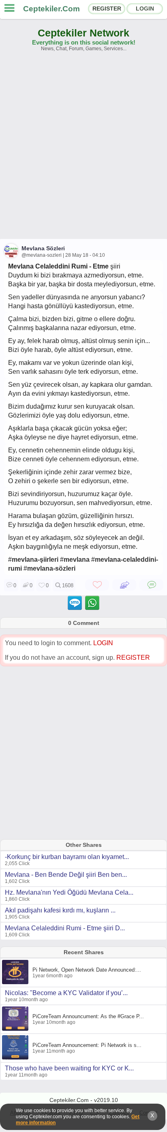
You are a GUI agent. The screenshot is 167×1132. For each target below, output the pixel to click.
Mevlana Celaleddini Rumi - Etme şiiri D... (65, 928)
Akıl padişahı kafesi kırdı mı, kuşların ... (60, 910)
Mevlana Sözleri (43, 248)
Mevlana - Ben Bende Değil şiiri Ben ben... (66, 874)
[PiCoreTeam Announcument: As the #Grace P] (16, 1029)
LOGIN (145, 8)
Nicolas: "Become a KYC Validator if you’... (66, 992)
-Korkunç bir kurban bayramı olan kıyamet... (67, 856)
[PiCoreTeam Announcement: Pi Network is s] (16, 1058)
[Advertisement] (83, 149)
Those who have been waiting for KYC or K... (69, 1068)
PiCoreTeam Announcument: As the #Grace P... (88, 1016)
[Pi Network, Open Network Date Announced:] (16, 982)
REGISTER (106, 8)
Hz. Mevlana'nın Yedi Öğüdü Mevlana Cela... (69, 892)
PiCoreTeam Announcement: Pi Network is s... (86, 1045)
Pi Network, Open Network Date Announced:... (86, 970)
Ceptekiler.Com (51, 8)
